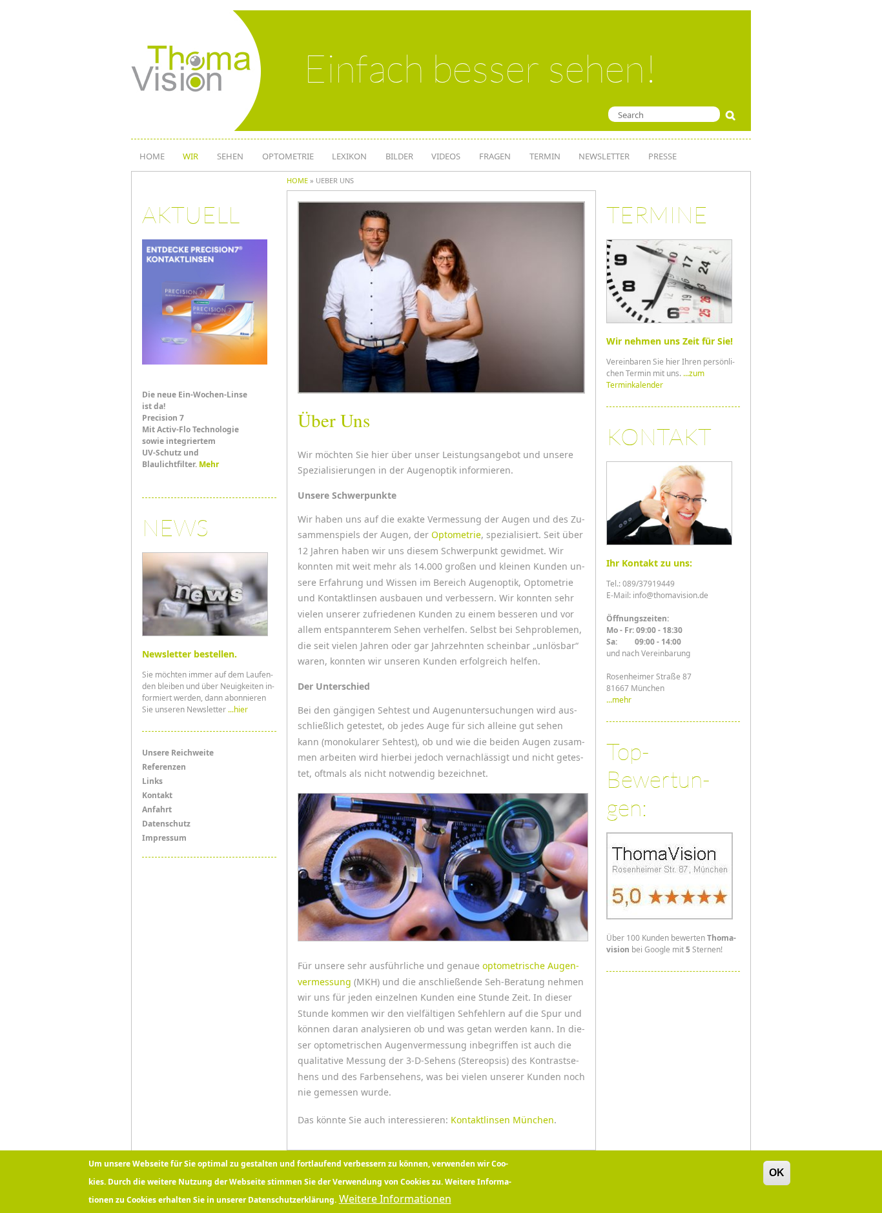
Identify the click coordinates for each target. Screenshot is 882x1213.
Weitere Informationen (395, 1199)
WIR (190, 156)
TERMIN (544, 156)
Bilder (399, 156)
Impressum (164, 837)
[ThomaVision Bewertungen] (669, 916)
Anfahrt (157, 809)
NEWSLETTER (604, 156)
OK (777, 1172)
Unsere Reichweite (178, 752)
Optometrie (456, 534)
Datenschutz (166, 823)
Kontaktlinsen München (502, 1120)
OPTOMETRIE (288, 156)
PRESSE (662, 156)
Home (297, 180)
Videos (445, 156)
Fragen (495, 156)
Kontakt (157, 795)
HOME (152, 156)
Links (152, 781)
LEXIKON (349, 156)
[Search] (733, 115)
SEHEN (230, 156)
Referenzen (164, 766)
